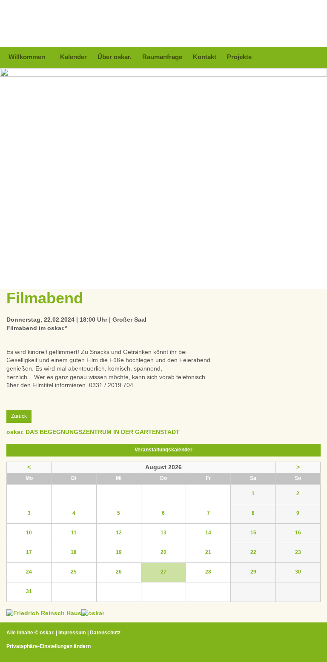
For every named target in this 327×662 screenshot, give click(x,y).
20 (163, 552)
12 (119, 533)
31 (29, 591)
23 (298, 552)
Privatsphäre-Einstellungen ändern (48, 646)
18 (74, 552)
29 (253, 572)
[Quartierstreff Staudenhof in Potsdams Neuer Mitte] (92, 613)
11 (74, 533)
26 (119, 572)
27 (163, 572)
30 (298, 572)
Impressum (72, 633)
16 (298, 533)
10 (29, 533)
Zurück (19, 416)
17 (29, 552)
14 (208, 533)
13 (163, 533)
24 (29, 572)
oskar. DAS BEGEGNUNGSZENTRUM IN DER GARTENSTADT (93, 431)
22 (253, 552)
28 (208, 572)
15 (253, 533)
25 (74, 572)
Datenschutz (105, 633)
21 (208, 552)
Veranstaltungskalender (163, 450)
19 (119, 552)
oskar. (47, 633)
